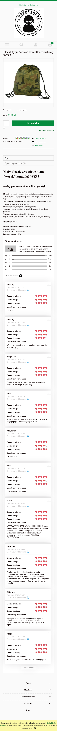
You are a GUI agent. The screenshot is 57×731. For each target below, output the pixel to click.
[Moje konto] (35, 45)
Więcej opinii (28, 668)
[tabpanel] (28, 202)
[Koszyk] (50, 44)
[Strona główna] (29, 22)
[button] (7, 45)
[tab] (28, 158)
